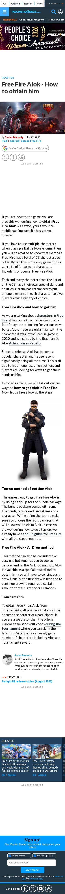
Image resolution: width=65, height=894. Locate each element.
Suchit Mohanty (14, 137)
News (39, 3)
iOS (5, 3)
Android (15, 3)
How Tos (8, 77)
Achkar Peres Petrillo (25, 343)
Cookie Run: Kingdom (31, 19)
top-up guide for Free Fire (42, 534)
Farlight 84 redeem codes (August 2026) (27, 681)
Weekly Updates (45, 855)
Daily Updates (18, 855)
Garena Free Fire (31, 141)
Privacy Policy (36, 878)
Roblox (28, 3)
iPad (4, 141)
